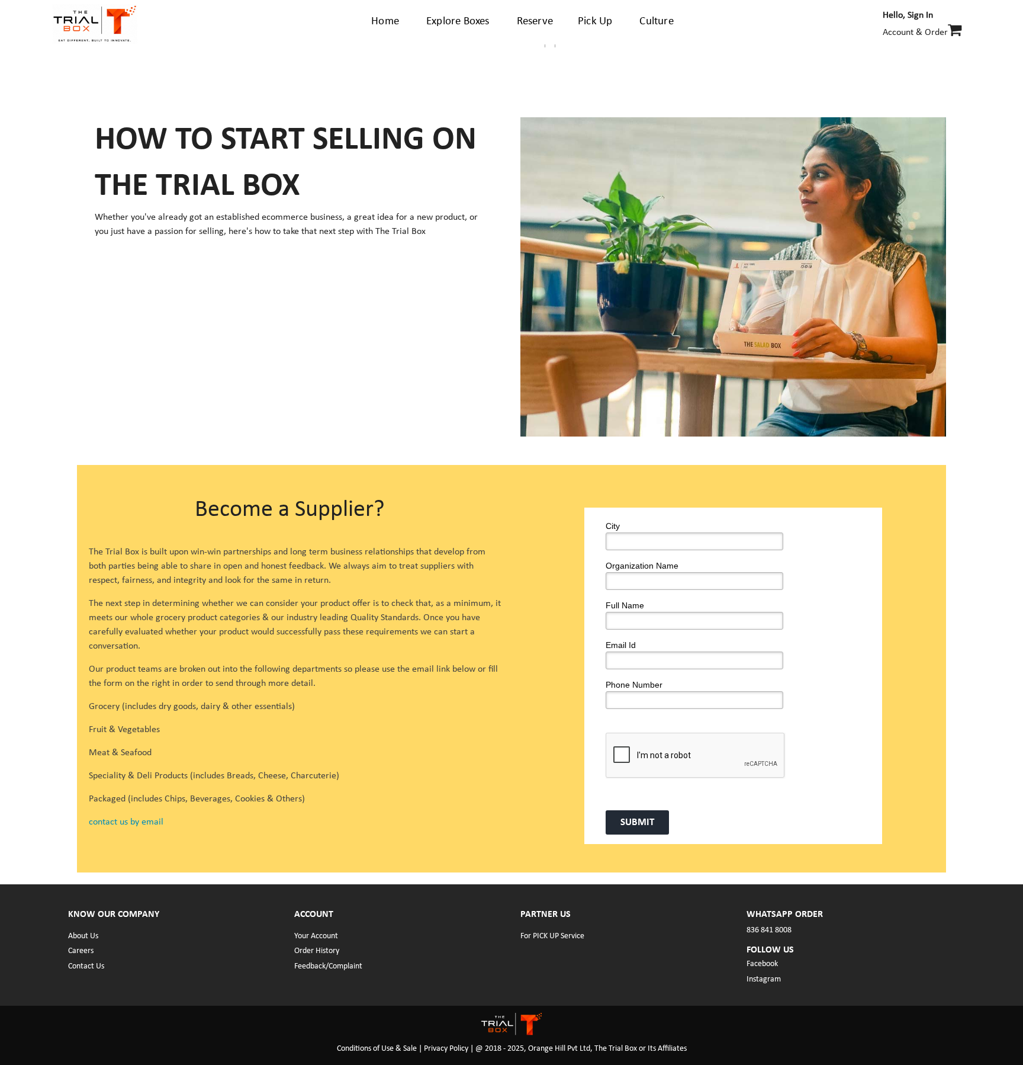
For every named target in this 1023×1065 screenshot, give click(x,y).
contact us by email (126, 822)
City (613, 526)
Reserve (535, 21)
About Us (83, 936)
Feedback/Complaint (328, 966)
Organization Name (642, 565)
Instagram (764, 979)
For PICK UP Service (552, 936)
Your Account (316, 936)
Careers (81, 951)
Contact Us (86, 966)
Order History (316, 951)
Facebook (762, 964)
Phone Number (634, 684)
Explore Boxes (458, 21)
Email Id (621, 645)
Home (385, 21)
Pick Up (595, 21)
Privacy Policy (446, 1048)
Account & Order (915, 24)
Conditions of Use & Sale (378, 1048)
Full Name (625, 605)
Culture (656, 21)
